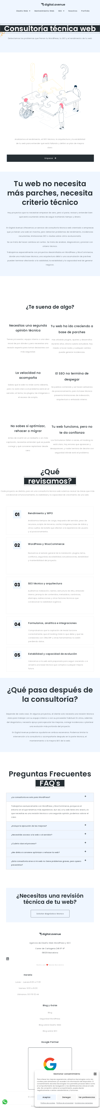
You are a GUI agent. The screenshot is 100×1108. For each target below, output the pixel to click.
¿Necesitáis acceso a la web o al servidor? (31, 834)
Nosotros (72, 11)
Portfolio (85, 11)
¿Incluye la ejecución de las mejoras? (29, 826)
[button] (95, 1074)
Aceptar (47, 1097)
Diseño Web (22, 11)
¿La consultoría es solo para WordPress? (30, 797)
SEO (60, 11)
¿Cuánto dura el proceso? (23, 843)
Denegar (66, 1097)
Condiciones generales (84, 1103)
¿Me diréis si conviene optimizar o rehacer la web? (35, 852)
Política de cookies (48, 1103)
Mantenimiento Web (44, 11)
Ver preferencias (87, 1097)
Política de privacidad (65, 1103)
